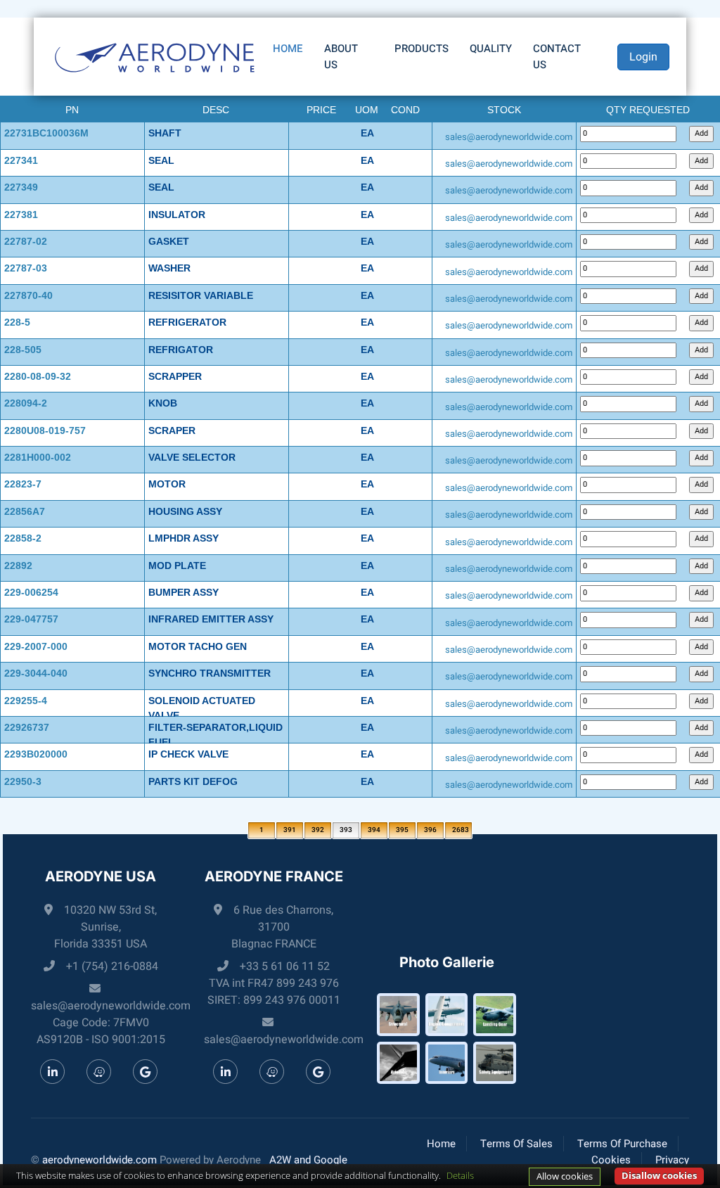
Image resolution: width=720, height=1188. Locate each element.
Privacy (672, 1160)
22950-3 (22, 781)
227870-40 (28, 295)
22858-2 (22, 538)
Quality (491, 48)
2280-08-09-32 (37, 376)
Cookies (611, 1160)
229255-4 (25, 700)
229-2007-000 (36, 646)
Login (643, 57)
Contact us (557, 56)
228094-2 (25, 403)
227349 (21, 187)
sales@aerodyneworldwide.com (508, 136)
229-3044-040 (36, 673)
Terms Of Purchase (622, 1143)
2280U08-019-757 (45, 430)
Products (421, 48)
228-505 (22, 349)
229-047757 (31, 619)
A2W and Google (308, 1160)
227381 (21, 214)
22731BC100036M (46, 133)
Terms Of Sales (516, 1143)
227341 (21, 160)
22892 (18, 565)
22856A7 (24, 511)
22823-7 (22, 484)
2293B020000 (36, 754)
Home (288, 48)
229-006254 (31, 592)
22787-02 (25, 241)
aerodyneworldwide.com (99, 1160)
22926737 (26, 727)
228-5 (17, 322)
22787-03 (25, 268)
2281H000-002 (37, 457)
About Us (341, 56)
